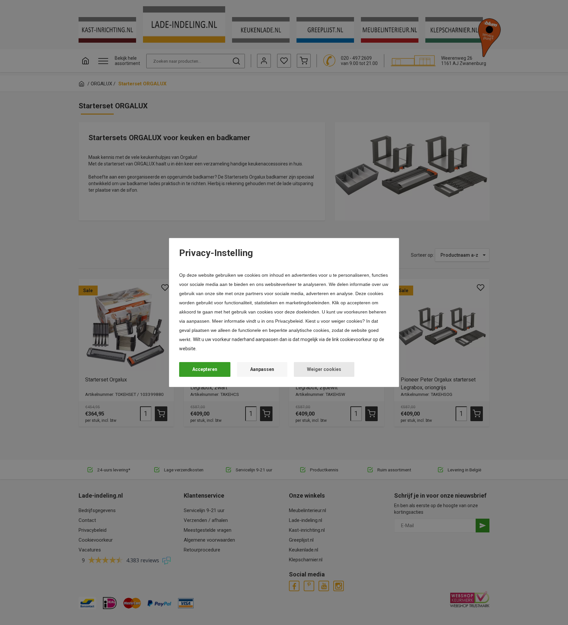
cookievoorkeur (356, 339)
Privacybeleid (289, 321)
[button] (204, 369)
